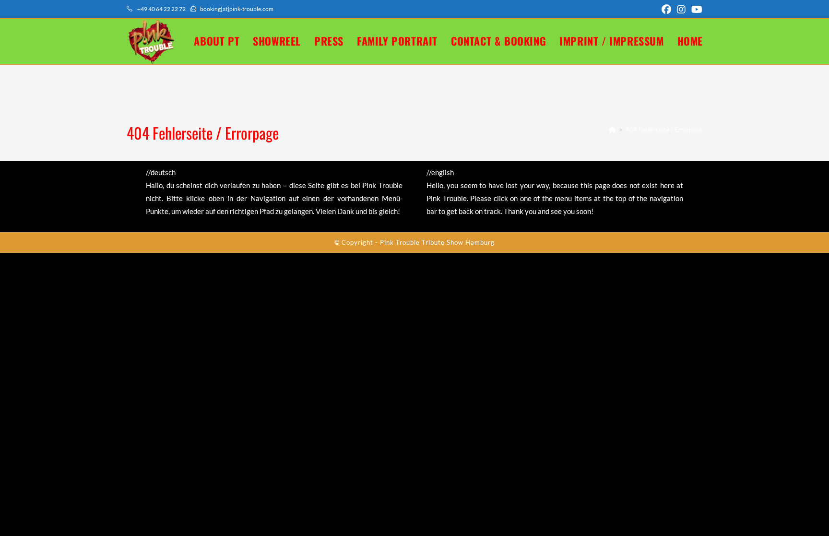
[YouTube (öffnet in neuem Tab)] (695, 9)
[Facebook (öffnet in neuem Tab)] (666, 9)
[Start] (612, 129)
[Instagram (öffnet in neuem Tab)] (681, 9)
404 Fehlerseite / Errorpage (664, 129)
